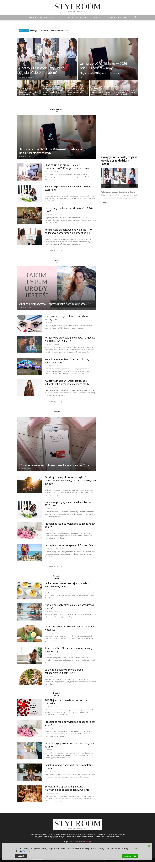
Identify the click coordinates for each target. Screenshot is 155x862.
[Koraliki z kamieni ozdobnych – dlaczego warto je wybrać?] (29, 366)
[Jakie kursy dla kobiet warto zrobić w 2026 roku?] (29, 215)
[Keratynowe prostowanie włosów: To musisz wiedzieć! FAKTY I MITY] (29, 344)
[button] (135, 18)
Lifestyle (55, 17)
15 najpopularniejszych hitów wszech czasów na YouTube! (54, 465)
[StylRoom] (77, 7)
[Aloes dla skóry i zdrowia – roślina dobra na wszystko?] (29, 633)
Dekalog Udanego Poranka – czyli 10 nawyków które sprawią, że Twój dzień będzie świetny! (70, 480)
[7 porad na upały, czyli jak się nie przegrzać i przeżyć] (29, 611)
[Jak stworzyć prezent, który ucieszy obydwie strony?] (29, 750)
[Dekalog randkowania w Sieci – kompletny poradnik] (29, 772)
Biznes (68, 17)
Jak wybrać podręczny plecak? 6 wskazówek (70, 545)
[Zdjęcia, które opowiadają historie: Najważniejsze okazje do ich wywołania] (29, 793)
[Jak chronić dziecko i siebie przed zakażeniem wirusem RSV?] (29, 676)
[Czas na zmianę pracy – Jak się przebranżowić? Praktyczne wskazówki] (29, 172)
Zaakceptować (129, 856)
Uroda (31, 17)
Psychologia (106, 17)
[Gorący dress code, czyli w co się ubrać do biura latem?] (47, 58)
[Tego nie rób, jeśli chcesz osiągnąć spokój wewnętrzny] (29, 655)
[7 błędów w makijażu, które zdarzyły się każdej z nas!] (29, 323)
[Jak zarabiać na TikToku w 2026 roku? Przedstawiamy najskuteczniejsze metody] (108, 64)
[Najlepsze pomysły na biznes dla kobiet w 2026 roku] (29, 193)
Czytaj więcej (28, 851)
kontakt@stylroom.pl (83, 841)
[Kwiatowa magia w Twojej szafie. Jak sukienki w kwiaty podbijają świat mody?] (29, 387)
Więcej (106, 203)
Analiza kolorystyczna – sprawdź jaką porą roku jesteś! (52, 304)
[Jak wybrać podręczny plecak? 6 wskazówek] (29, 552)
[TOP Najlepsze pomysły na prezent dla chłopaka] (29, 707)
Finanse (80, 17)
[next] (134, 30)
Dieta (92, 17)
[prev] (131, 30)
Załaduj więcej (55, 251)
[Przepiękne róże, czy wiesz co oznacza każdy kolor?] (29, 530)
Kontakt (122, 17)
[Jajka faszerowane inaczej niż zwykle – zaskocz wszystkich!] (29, 590)
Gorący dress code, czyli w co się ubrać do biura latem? (119, 160)
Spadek (21, 856)
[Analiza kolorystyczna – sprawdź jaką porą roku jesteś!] (56, 288)
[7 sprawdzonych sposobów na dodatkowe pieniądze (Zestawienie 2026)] (29, 88)
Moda (42, 17)
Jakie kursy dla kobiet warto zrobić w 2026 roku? (48, 31)
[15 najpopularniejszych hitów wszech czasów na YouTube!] (126, 88)
